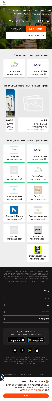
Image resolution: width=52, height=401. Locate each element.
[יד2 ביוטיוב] (15, 350)
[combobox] (26, 35)
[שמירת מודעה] (20, 92)
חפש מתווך (16, 29)
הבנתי (26, 396)
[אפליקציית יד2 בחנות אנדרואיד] (29, 350)
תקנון (42, 374)
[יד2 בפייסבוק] (22, 350)
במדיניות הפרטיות (33, 390)
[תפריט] (48, 3)
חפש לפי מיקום (35, 29)
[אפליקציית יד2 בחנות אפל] (37, 350)
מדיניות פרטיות (10, 374)
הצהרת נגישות (26, 374)
